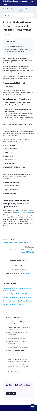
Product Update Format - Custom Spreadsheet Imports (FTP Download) (19, 360)
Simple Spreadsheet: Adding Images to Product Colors (19, 323)
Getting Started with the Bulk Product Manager (17, 301)
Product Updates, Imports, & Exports (16, 11)
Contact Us (11, 393)
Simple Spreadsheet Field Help (16, 338)
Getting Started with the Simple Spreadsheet (17, 342)
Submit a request (25, 273)
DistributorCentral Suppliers (11, 9)
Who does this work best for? (15, 46)
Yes (16, 265)
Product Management (27, 9)
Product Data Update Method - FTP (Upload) (17, 294)
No (21, 265)
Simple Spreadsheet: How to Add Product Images (17, 334)
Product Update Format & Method (13, 304)
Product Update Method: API (16, 350)
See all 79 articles (13, 372)
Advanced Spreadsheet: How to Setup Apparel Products (19, 328)
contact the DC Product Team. (22, 213)
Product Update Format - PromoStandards (16, 243)
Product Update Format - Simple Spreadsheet (17, 297)
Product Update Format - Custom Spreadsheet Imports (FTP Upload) (17, 289)
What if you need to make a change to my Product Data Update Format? (19, 50)
